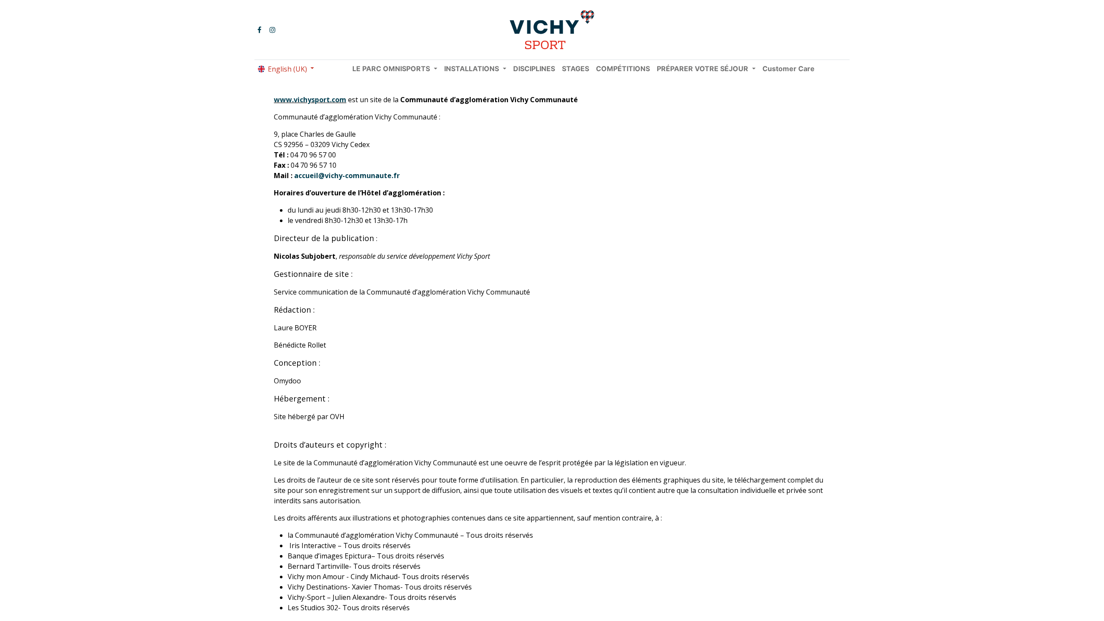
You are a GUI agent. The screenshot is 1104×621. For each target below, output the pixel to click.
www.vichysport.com (310, 99)
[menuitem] (534, 68)
